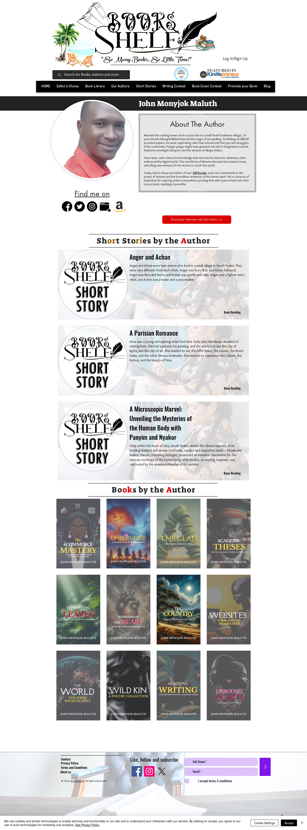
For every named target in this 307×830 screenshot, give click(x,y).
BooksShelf (77, 780)
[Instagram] (149, 771)
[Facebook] (137, 771)
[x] (162, 771)
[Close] (301, 823)
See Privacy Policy (87, 825)
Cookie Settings (264, 823)
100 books (199, 173)
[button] (95, 86)
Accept (288, 823)
